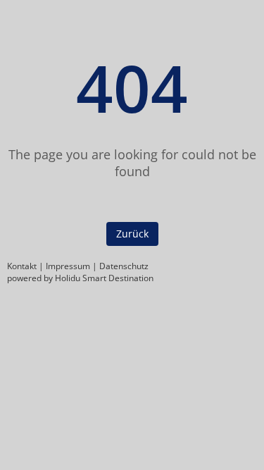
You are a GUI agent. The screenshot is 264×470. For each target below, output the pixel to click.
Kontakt (22, 266)
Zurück (132, 233)
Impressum (68, 266)
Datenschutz (124, 266)
